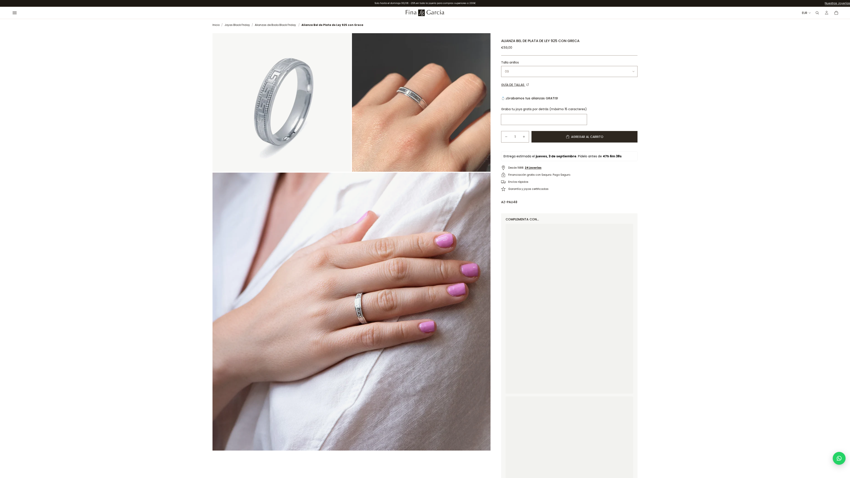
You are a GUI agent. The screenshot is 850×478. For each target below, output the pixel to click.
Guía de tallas (513, 85)
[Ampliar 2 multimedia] (421, 102)
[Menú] (14, 13)
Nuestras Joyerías (837, 3)
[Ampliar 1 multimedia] (281, 102)
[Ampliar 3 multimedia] (351, 312)
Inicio (216, 25)
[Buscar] (817, 13)
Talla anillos (510, 62)
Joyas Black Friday (237, 25)
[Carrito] (836, 13)
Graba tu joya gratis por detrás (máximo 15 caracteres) (544, 109)
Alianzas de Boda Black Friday (275, 25)
